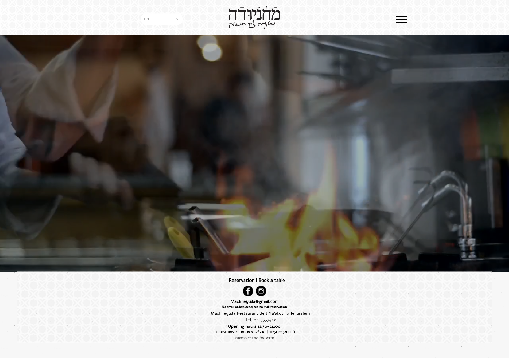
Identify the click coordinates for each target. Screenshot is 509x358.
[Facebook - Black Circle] (248, 291)
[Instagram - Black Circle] (261, 291)
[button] (254, 307)
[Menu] (401, 19)
